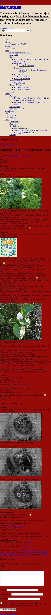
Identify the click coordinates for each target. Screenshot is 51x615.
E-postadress (5, 594)
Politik (7, 94)
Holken (45, 552)
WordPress (9, 113)
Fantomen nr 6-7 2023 (17, 44)
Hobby (41, 550)
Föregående (5, 144)
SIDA (29, 542)
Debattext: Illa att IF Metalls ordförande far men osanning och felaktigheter (32, 99)
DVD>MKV (24, 76)
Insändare (8, 46)
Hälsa (47, 550)
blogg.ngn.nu (10, 7)
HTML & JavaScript (26, 66)
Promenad (13, 555)
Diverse (8, 42)
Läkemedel (4, 555)
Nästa (15, 144)
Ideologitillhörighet (16, 109)
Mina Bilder (9, 111)
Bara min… (13, 124)
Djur (36, 550)
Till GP (12, 48)
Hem (6, 40)
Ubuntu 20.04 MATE (22, 79)
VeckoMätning (19, 83)
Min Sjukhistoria (20, 128)
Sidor (7, 51)
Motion (2, 552)
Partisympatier (14, 107)
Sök (1, 30)
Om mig (12, 135)
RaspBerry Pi (19, 68)
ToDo (11, 92)
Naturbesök (10, 552)
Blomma (28, 552)
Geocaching (36, 552)
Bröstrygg (29, 550)
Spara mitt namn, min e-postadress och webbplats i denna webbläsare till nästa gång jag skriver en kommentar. (23, 604)
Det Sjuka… (14, 126)
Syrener (21, 555)
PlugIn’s (12, 115)
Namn (3, 590)
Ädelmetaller (14, 122)
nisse (27, 156)
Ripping (17, 74)
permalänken (43, 555)
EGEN (27, 546)
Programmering (20, 64)
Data (11, 57)
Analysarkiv (14, 55)
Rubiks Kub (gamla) (22, 89)
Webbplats (4, 599)
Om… (7, 120)
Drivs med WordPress (8, 614)
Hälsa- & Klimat (15, 81)
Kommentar (5, 570)
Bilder (22, 550)
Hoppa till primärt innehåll (10, 1)
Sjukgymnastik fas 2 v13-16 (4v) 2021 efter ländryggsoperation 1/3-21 (30, 131)
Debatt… (12, 96)
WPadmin (13, 117)
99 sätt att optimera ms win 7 (20, 53)
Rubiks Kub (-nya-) (21, 87)
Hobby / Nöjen (15, 85)
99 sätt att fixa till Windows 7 (16, 527)
